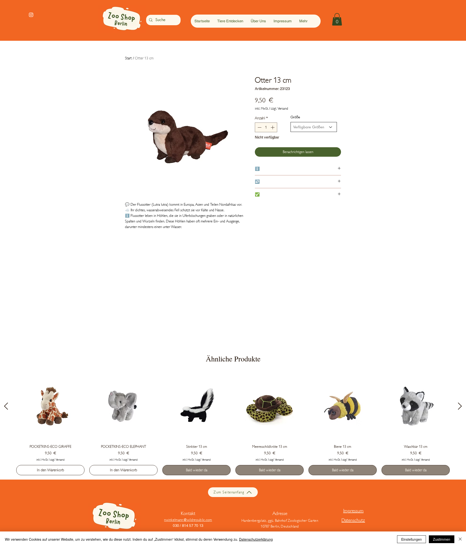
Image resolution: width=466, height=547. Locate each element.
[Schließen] (460, 539)
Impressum (353, 511)
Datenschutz (353, 520)
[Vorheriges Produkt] (6, 406)
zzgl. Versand (279, 108)
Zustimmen (441, 539)
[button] (337, 19)
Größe (295, 117)
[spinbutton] (266, 127)
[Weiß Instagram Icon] (31, 15)
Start (128, 58)
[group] (233, 423)
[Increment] (273, 127)
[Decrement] (259, 127)
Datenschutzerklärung (256, 539)
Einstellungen (411, 539)
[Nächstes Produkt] (460, 406)
